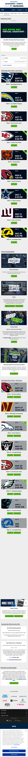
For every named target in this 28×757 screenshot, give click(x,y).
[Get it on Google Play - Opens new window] (18, 721)
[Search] (23, 10)
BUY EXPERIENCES (14, 373)
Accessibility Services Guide (19, 679)
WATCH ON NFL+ (17, 416)
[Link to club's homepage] (2, 9)
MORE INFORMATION (9, 616)
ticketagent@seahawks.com (15, 659)
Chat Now (14, 48)
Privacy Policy (17, 744)
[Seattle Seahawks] (14, 726)
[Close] (25, 730)
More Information (14, 683)
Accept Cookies (14, 754)
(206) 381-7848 (15, 657)
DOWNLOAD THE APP (19, 616)
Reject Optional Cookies (14, 750)
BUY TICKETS (14, 87)
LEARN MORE (14, 276)
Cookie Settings (14, 747)
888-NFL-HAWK (7, 337)
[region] (14, 743)
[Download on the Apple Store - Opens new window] (9, 720)
